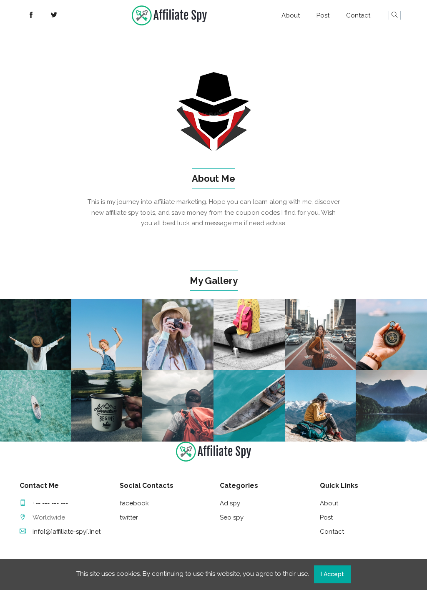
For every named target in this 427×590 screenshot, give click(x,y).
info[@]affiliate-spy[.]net (66, 531)
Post (322, 15)
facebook (134, 503)
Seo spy (232, 517)
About (290, 15)
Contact (358, 15)
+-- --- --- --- (50, 503)
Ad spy (230, 503)
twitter (129, 517)
